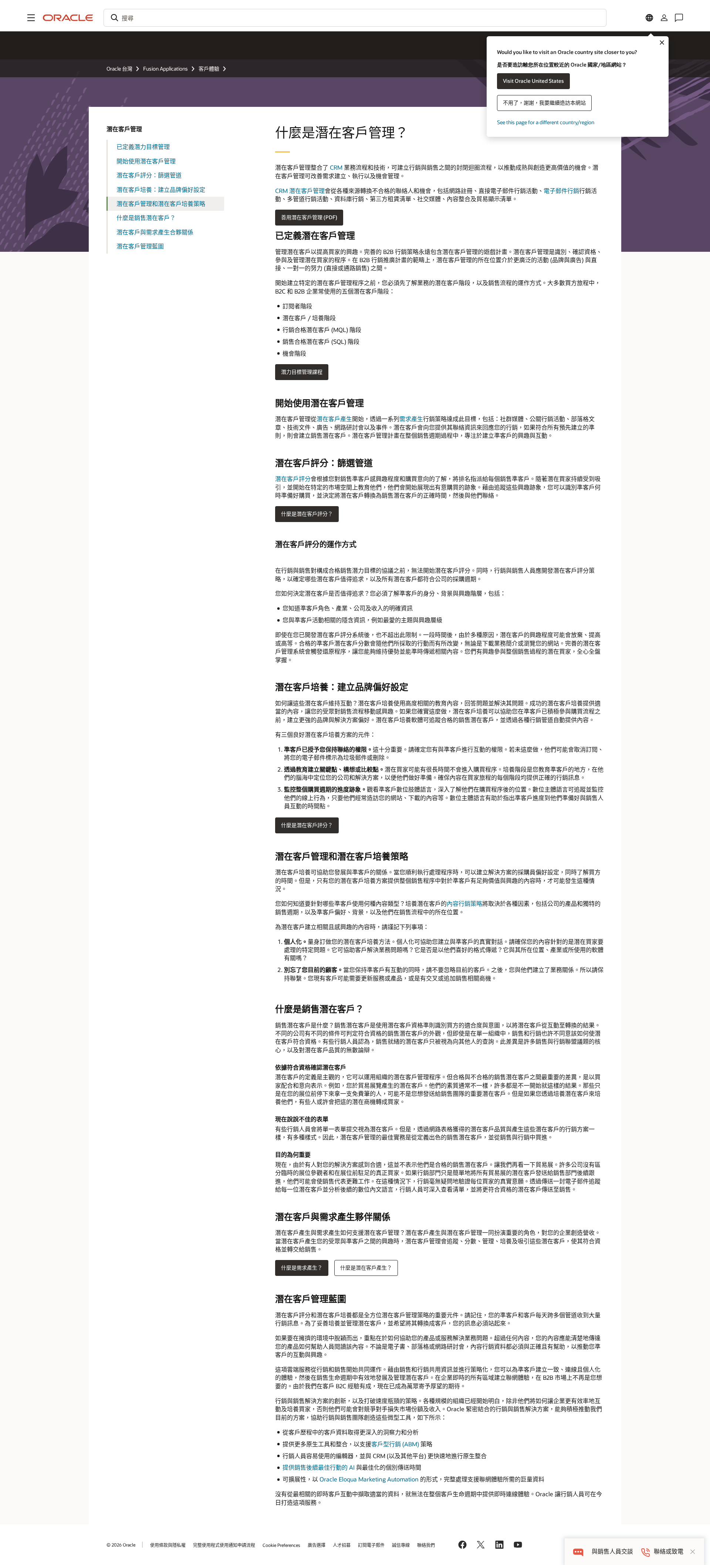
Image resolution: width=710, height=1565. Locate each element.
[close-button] (692, 1551)
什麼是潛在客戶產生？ (366, 1267)
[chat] (578, 1551)
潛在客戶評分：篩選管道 (149, 175)
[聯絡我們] (678, 17)
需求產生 (411, 419)
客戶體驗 (209, 68)
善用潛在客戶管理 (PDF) (309, 217)
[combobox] (355, 18)
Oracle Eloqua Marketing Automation (369, 1479)
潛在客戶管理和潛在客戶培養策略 (160, 203)
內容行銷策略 (464, 903)
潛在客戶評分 (293, 478)
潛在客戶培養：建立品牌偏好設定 (160, 189)
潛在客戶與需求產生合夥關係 (154, 232)
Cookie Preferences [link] (281, 1545)
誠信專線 (401, 1545)
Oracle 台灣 (119, 68)
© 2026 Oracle (120, 1545)
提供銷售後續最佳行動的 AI (319, 1467)
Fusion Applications (165, 68)
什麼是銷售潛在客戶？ (146, 217)
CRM (336, 167)
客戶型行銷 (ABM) (395, 1444)
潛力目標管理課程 (301, 371)
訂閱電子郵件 (371, 1545)
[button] (31, 17)
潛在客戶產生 (334, 419)
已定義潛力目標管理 (143, 146)
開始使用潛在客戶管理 (146, 161)
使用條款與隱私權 (168, 1545)
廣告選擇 (316, 1545)
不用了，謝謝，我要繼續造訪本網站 (544, 102)
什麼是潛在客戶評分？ (307, 513)
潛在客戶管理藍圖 (140, 246)
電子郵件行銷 (561, 190)
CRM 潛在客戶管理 (300, 190)
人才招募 (342, 1545)
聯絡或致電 (668, 1551)
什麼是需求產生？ (301, 1267)
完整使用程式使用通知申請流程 (224, 1545)
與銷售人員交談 (612, 1551)
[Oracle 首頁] (68, 18)
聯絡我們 (426, 1545)
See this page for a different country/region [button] (545, 122)
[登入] (664, 17)
